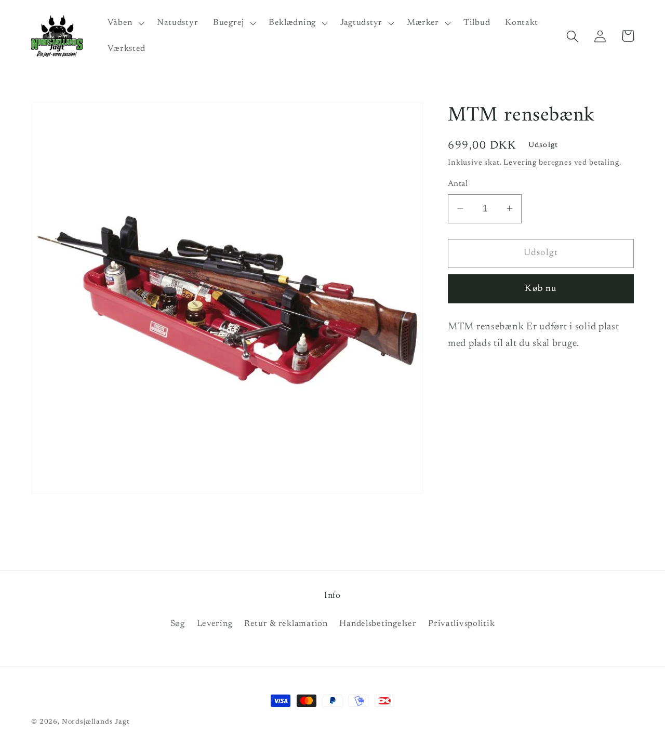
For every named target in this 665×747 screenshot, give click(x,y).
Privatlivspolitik (461, 624)
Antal (458, 184)
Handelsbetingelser (377, 624)
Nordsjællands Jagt (96, 721)
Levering (520, 163)
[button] (124, 23)
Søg (177, 624)
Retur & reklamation (286, 624)
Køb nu (540, 288)
